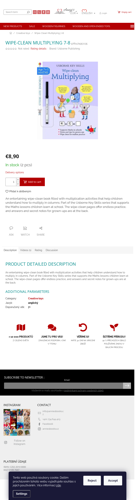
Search (28, 12)
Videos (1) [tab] (25, 250)
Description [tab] (10, 250)
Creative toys (35, 298)
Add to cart (34, 181)
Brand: (64, 48)
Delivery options (14, 172)
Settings (21, 493)
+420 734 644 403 (51, 419)
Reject (92, 480)
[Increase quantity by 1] (18, 180)
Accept (113, 480)
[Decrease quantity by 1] (18, 184)
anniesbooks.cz (51, 428)
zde (58, 485)
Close (24, 221)
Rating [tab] (38, 250)
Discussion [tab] (52, 250)
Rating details (38, 48)
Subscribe (127, 386)
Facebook (48, 424)
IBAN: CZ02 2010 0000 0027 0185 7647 (15, 468)
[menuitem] (12, 26)
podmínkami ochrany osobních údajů (84, 390)
